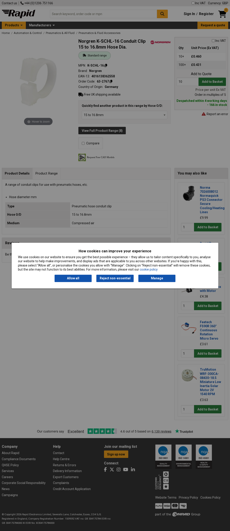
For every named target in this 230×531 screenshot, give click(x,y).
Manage (157, 278)
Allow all (73, 278)
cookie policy (149, 269)
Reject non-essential (115, 278)
